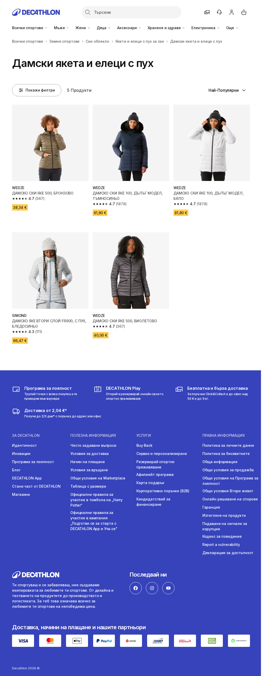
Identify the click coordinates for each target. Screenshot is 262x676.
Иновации (21, 453)
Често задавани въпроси (93, 445)
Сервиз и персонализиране (161, 453)
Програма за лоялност (33, 462)
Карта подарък (150, 482)
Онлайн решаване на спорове (230, 499)
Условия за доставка (89, 453)
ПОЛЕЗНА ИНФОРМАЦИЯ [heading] (93, 435)
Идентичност (24, 445)
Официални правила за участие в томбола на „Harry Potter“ (96, 499)
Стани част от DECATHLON (36, 486)
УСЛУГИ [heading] (143, 435)
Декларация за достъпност (228, 553)
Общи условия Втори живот (228, 491)
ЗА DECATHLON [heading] (26, 435)
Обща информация (219, 462)
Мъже (60, 28)
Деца (102, 28)
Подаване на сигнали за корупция (224, 526)
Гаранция (211, 507)
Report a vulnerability (221, 544)
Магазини (21, 494)
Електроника (203, 28)
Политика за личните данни (228, 445)
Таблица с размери (88, 486)
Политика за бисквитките (226, 453)
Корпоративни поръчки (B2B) (162, 491)
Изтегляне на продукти (224, 515)
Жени (81, 28)
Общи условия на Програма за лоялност (230, 481)
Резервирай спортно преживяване (155, 464)
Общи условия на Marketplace (97, 478)
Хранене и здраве (165, 28)
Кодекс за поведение (222, 536)
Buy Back (144, 445)
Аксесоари (127, 28)
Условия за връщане (89, 470)
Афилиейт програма (155, 474)
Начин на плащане (87, 462)
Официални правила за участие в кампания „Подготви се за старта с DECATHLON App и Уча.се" (93, 520)
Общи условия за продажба (228, 470)
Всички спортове (28, 28)
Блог (16, 470)
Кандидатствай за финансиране (153, 502)
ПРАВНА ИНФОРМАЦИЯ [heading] (223, 435)
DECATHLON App (26, 478)
